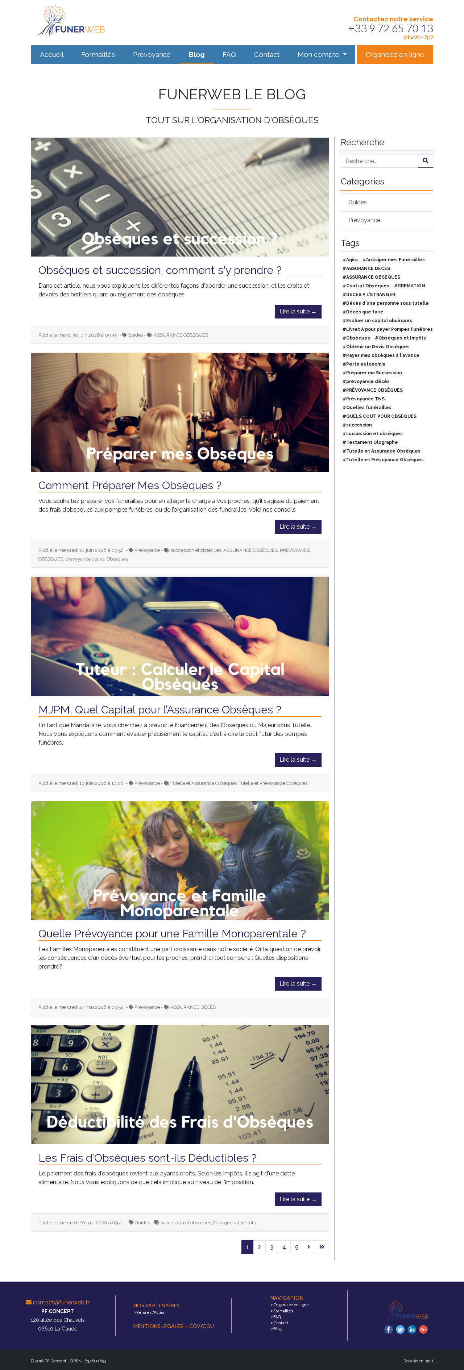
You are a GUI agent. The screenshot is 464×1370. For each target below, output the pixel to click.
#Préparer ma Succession (372, 372)
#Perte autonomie (364, 364)
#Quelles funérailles (367, 407)
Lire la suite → (298, 311)
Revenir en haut (418, 1361)
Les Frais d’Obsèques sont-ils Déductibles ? (147, 1158)
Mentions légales (158, 1326)
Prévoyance (152, 54)
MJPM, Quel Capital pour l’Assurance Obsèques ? (159, 709)
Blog (197, 54)
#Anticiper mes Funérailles (393, 259)
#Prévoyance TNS (364, 398)
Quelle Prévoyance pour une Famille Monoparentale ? (172, 933)
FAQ (229, 54)
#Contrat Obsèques (366, 285)
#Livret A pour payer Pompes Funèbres (388, 329)
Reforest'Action (151, 1312)
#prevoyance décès (366, 381)
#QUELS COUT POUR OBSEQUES (380, 416)
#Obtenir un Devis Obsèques (376, 346)
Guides (357, 202)
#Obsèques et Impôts (400, 338)
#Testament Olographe (370, 442)
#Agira (350, 259)
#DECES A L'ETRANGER (369, 294)
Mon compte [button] (319, 54)
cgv (194, 1326)
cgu (208, 1326)
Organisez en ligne (395, 54)
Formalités (98, 54)
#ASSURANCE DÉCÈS (366, 268)
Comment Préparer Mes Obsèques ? (129, 485)
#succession (357, 425)
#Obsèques (356, 338)
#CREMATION (409, 285)
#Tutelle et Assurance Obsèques (381, 451)
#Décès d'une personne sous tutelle (386, 303)
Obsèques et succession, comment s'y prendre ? (160, 270)
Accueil (51, 54)
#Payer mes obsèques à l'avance (381, 355)
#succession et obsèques (373, 433)
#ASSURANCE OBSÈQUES (371, 277)
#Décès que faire (363, 312)
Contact (266, 54)
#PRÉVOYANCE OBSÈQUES (373, 390)
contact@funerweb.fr (61, 1302)
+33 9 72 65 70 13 (390, 28)
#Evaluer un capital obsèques (377, 320)
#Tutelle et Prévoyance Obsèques (383, 459)
